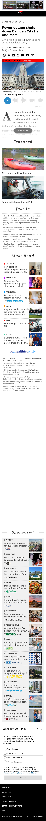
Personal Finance (13, 625)
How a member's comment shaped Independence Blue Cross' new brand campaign (22, 378)
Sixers (9, 334)
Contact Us (7, 796)
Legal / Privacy (9, 801)
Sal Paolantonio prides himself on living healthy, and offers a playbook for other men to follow (22, 222)
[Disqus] (23, 429)
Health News (11, 682)
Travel (9, 582)
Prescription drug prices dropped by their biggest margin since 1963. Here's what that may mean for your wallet (21, 388)
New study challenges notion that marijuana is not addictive (22, 382)
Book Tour (10, 554)
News (20, 12)
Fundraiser (11, 611)
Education (10, 263)
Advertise (6, 792)
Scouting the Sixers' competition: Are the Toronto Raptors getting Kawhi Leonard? (20, 240)
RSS (3, 810)
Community (11, 667)
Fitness (9, 540)
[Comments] (23, 55)
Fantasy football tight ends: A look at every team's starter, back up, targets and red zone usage (21, 246)
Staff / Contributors (12, 806)
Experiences (11, 278)
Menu (42, 14)
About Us (6, 787)
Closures (27, 60)
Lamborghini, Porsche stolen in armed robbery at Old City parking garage (22, 235)
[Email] (27, 55)
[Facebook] (4, 55)
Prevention (11, 292)
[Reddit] (18, 55)
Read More (23, 130)
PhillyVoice (6, 13)
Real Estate (11, 568)
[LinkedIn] (13, 55)
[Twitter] (9, 55)
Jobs (8, 320)
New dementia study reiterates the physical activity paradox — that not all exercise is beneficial (21, 229)
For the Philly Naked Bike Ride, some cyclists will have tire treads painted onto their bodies (22, 217)
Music (8, 306)
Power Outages (13, 60)
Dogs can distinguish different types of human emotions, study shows (22, 359)
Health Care (11, 710)
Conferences (11, 653)
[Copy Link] (32, 55)
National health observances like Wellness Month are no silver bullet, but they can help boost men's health (21, 372)
